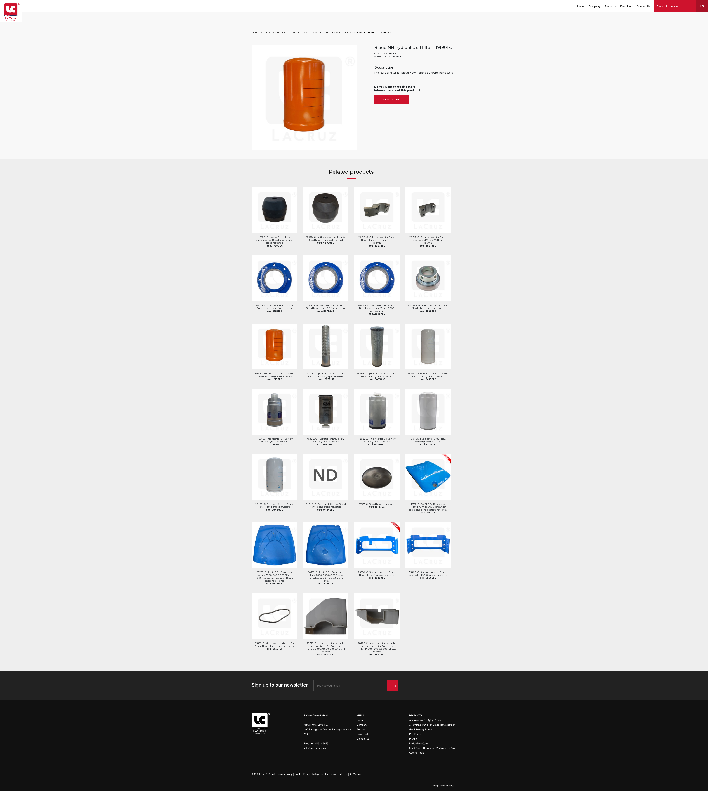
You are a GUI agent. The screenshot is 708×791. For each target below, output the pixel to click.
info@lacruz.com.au (315, 748)
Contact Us (643, 6)
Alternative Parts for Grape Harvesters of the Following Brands (291, 32)
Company (594, 6)
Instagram (317, 774)
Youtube (357, 774)
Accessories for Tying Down (425, 720)
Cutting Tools (416, 752)
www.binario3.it (448, 785)
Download (626, 6)
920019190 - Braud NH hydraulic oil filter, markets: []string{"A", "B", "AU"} (372, 32)
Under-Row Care (418, 743)
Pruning (413, 738)
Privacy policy (284, 774)
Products (610, 6)
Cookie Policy (302, 774)
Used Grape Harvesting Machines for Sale (432, 748)
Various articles (343, 32)
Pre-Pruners (416, 734)
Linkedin (342, 774)
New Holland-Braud (322, 32)
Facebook (330, 774)
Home (580, 6)
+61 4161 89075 (319, 743)
